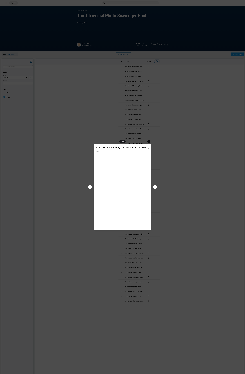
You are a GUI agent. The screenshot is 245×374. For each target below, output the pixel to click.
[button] (90, 187)
